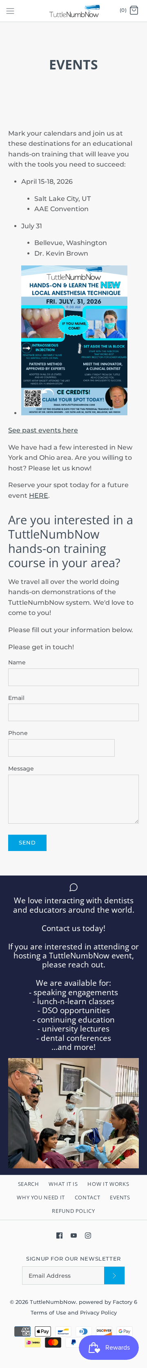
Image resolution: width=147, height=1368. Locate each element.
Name (17, 662)
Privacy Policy (98, 1313)
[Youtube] (74, 1235)
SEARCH (28, 1184)
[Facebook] (59, 1235)
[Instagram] (88, 1235)
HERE (38, 495)
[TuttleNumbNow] (73, 11)
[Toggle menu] (10, 10)
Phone (18, 733)
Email (16, 698)
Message (21, 768)
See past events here (43, 430)
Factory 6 (125, 1302)
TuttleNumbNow (53, 1302)
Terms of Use (49, 1313)
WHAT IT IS (63, 1184)
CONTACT (87, 1197)
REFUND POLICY (73, 1210)
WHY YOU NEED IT (41, 1197)
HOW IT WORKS (108, 1184)
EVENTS (120, 1197)
